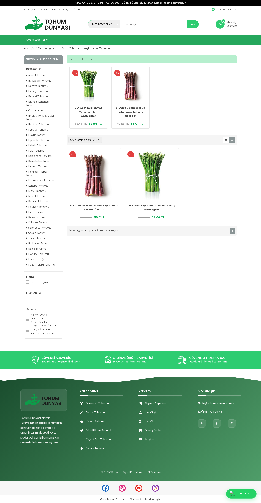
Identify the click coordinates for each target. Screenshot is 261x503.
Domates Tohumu (97, 403)
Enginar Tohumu (38, 124)
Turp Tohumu (36, 238)
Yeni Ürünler (37, 318)
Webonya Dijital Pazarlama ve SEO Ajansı (135, 472)
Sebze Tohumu (95, 412)
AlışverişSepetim (231, 24)
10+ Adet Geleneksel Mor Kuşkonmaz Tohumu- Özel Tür (130, 111)
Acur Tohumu (36, 75)
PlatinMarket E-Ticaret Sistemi (120, 499)
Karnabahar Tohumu (40, 161)
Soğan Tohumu (37, 233)
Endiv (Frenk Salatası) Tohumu (40, 117)
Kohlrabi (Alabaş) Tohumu (37, 173)
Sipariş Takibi (153, 430)
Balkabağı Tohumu (39, 80)
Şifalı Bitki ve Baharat (98, 430)
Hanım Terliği (36, 259)
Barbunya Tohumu (39, 243)
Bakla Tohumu (37, 248)
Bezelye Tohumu (38, 91)
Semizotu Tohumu (39, 227)
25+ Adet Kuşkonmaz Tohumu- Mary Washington (88, 111)
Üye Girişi (150, 412)
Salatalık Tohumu (38, 222)
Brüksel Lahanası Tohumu (37, 103)
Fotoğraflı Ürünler (40, 329)
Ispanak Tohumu (38, 140)
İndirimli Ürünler (39, 314)
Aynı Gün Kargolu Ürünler (44, 333)
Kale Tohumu (36, 150)
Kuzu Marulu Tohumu (41, 264)
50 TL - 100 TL (37, 298)
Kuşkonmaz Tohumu (41, 180)
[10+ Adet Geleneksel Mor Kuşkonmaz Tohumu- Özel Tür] (130, 86)
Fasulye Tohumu (38, 129)
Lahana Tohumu (38, 185)
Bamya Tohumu (38, 86)
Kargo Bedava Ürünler (43, 325)
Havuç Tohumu (37, 135)
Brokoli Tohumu (38, 96)
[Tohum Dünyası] (47, 31)
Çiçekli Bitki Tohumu (98, 439)
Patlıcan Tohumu (38, 206)
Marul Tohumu (37, 191)
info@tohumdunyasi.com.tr (217, 403)
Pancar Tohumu (38, 201)
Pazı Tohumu (36, 212)
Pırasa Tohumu (37, 217)
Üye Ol (149, 421)
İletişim (149, 439)
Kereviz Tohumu (38, 166)
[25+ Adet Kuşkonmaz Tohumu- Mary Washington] (88, 86)
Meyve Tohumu (95, 421)
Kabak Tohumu (37, 145)
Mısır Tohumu (36, 196)
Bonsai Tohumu (95, 448)
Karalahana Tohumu (40, 156)
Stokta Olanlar (38, 322)
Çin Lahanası (36, 110)
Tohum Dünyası (39, 282)
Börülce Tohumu (38, 254)
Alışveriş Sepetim (155, 403)
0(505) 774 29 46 (211, 411)
